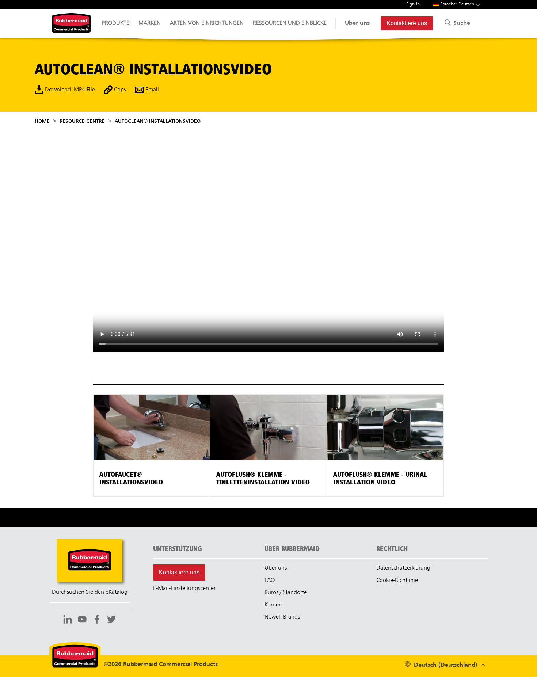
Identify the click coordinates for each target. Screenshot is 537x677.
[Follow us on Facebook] (96, 620)
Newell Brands (282, 617)
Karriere (273, 605)
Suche (461, 23)
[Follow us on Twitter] (111, 620)
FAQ (269, 580)
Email (151, 90)
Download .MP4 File (69, 90)
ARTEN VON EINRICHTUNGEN (207, 23)
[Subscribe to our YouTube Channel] (82, 620)
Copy (119, 90)
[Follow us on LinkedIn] (67, 620)
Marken (149, 23)
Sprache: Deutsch (458, 4)
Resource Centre (82, 121)
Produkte (115, 23)
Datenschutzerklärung (403, 568)
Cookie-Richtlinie (397, 580)
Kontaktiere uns (406, 23)
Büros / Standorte (285, 593)
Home (42, 121)
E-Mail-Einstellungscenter (184, 589)
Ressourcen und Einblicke (290, 23)
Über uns (357, 23)
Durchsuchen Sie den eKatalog (89, 592)
